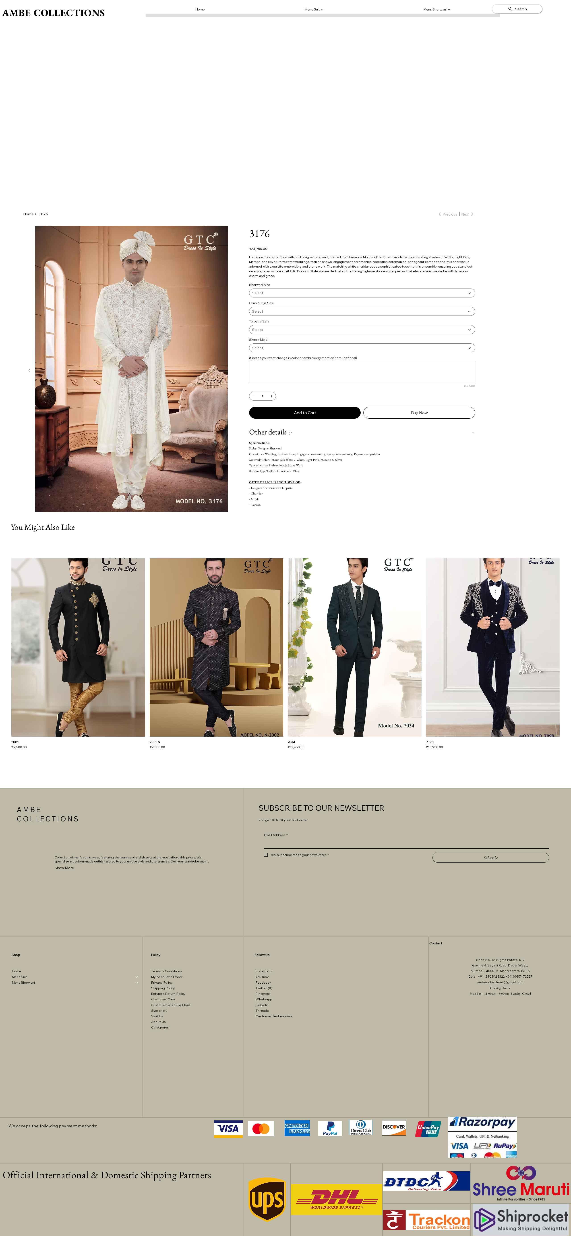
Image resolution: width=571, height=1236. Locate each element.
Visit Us (157, 1016)
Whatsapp (264, 999)
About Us (158, 1022)
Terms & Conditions (166, 971)
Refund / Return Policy (168, 994)
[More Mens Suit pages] (322, 9)
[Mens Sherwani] (137, 982)
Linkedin (262, 1005)
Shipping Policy (163, 988)
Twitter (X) (264, 988)
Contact (435, 943)
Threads (262, 1011)
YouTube (262, 977)
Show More (64, 868)
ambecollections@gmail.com (500, 982)
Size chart (159, 1011)
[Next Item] (29, 370)
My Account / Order (167, 977)
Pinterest (263, 994)
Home (16, 971)
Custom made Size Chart (171, 1005)
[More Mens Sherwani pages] (449, 9)
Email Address (276, 835)
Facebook (263, 982)
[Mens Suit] (137, 977)
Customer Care (163, 999)
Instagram (264, 971)
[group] (285, 654)
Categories (160, 1027)
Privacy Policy (162, 982)
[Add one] (271, 396)
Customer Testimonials (274, 1016)
